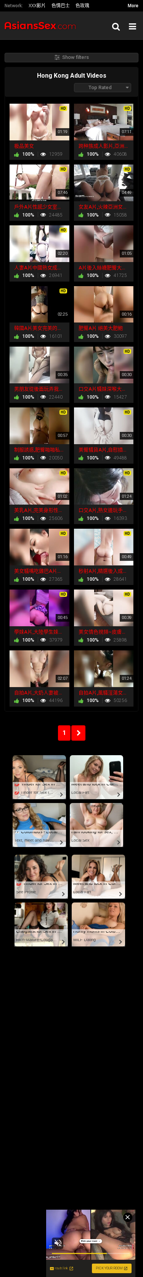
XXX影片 (37, 5)
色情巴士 (60, 5)
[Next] (78, 733)
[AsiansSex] (43, 25)
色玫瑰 (82, 5)
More (133, 5)
